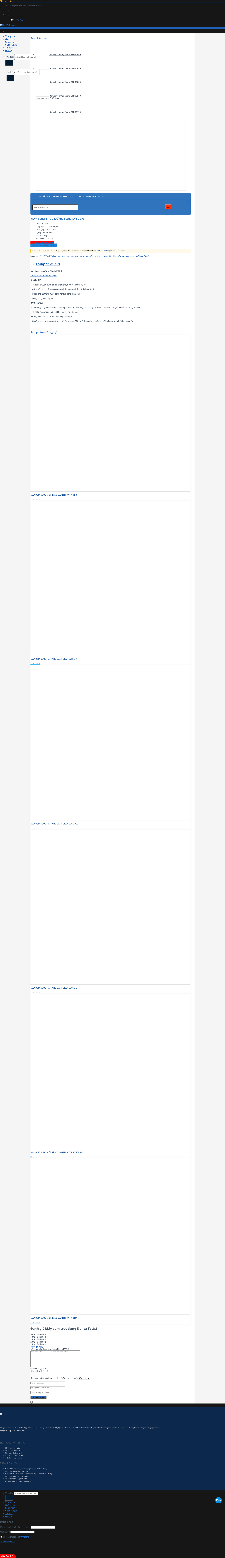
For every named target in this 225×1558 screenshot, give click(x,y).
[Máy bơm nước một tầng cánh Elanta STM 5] (47, 1313)
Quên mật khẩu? (7, 1541)
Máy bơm (53, 256)
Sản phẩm (10, 42)
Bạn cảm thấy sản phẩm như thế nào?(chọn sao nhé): (54, 1378)
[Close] (31, 1402)
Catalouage (11, 44)
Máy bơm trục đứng (43, 28)
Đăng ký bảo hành (118, 251)
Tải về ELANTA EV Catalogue (43, 275)
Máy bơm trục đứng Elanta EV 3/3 (135, 256)
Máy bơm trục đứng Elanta (85, 256)
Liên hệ (8, 50)
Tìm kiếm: (9, 57)
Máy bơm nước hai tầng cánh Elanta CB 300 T (55, 824)
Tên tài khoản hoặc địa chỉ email (15, 1527)
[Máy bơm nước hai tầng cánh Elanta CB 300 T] (47, 819)
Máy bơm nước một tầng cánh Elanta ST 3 (53, 495)
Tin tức (8, 47)
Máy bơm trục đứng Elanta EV (109, 256)
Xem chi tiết (35, 500)
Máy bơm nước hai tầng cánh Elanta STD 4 (53, 659)
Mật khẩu (5, 1532)
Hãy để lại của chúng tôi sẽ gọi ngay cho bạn (71, 196)
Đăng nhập (24, 1537)
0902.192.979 (101, 251)
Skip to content (7, 1)
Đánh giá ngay (36, 1347)
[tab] (113, 264)
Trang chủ (10, 36)
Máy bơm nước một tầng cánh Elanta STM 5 (54, 1318)
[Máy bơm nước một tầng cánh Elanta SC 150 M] (47, 1147)
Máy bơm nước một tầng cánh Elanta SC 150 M (56, 1152)
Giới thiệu (10, 39)
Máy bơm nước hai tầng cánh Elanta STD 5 (53, 988)
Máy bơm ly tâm (26, 28)
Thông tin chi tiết (48, 264)
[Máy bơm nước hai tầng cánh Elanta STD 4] (47, 654)
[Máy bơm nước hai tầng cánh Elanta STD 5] (47, 983)
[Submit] (9, 63)
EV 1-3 (54, 28)
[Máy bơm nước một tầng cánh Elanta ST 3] (47, 490)
